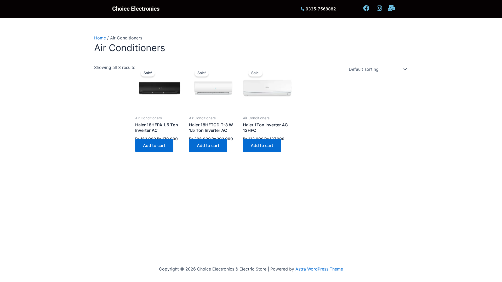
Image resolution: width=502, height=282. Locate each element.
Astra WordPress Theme (319, 269)
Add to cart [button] (154, 145)
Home (100, 37)
